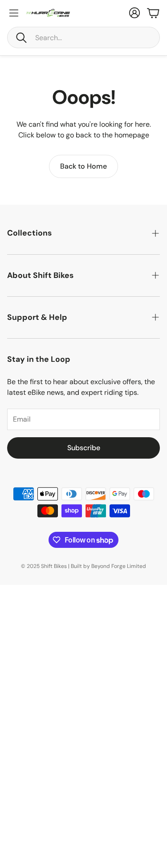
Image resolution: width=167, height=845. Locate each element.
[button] (83, 37)
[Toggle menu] (13, 13)
